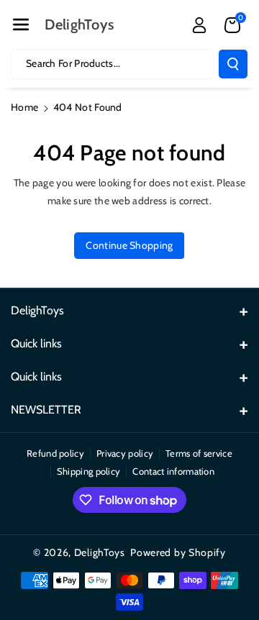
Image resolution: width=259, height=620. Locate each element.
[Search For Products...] (233, 64)
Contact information (173, 471)
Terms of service (198, 453)
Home (24, 107)
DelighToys (99, 552)
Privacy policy (124, 453)
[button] (21, 24)
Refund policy (55, 453)
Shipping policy (89, 471)
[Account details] (199, 25)
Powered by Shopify (178, 552)
